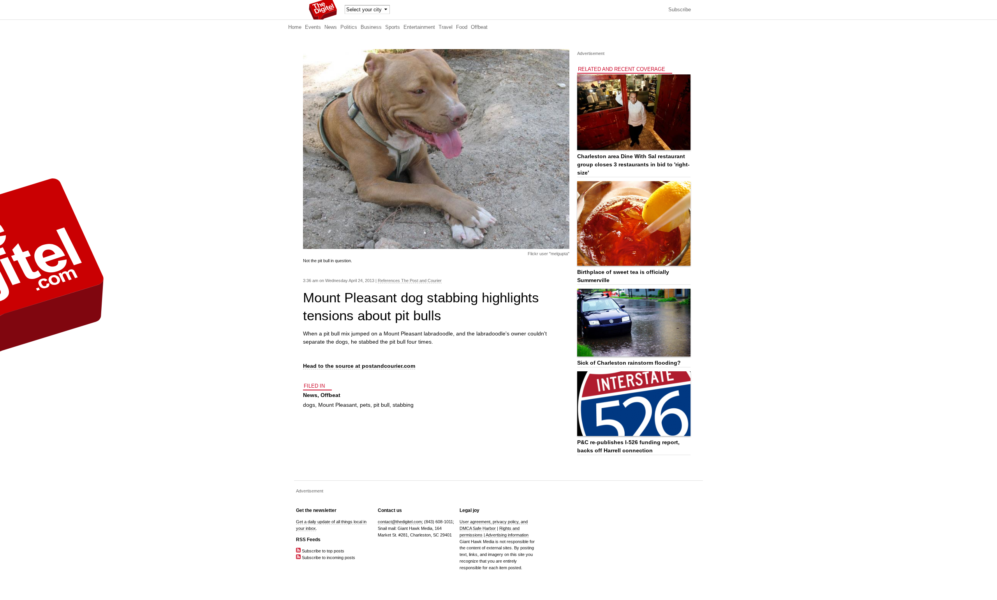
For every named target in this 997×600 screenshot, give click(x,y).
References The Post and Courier (410, 280)
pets (365, 405)
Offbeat (479, 27)
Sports (392, 27)
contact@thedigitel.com (400, 521)
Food (461, 27)
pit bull (381, 405)
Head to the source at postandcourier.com (359, 366)
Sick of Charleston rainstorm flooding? (629, 363)
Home (294, 27)
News (330, 27)
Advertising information (507, 535)
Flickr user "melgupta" (548, 253)
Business (371, 27)
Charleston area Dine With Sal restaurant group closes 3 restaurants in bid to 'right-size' (633, 164)
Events (313, 27)
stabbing (403, 405)
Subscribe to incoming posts (328, 557)
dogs (309, 405)
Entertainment (419, 27)
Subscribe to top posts (322, 551)
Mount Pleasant (337, 405)
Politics (348, 27)
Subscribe (679, 9)
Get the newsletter (316, 510)
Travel (446, 27)
